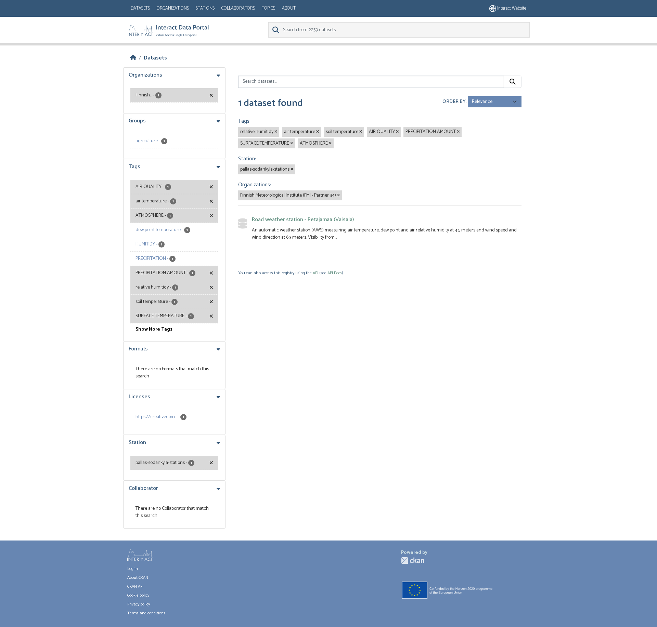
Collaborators (238, 8)
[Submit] (512, 82)
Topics (268, 8)
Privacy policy (138, 604)
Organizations (173, 8)
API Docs (334, 273)
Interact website (511, 8)
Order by (454, 102)
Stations (205, 8)
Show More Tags (154, 329)
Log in (132, 568)
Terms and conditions (146, 613)
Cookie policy (138, 595)
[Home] (133, 58)
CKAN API (135, 586)
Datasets (140, 8)
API (315, 273)
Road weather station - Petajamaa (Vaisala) (303, 219)
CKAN (412, 560)
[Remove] (275, 132)
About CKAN (137, 577)
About (289, 8)
